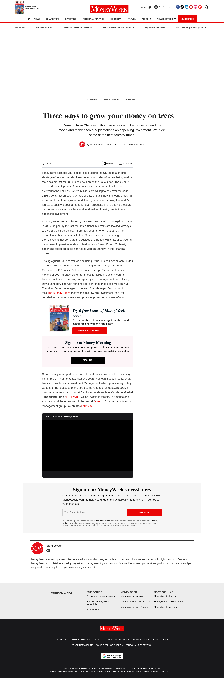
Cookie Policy (160, 643)
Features (140, 144)
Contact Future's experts (85, 643)
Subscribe (187, 19)
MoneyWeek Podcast (132, 599)
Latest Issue (93, 612)
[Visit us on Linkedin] (186, 7)
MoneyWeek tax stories (166, 610)
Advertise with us (82, 648)
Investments (92, 100)
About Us (61, 643)
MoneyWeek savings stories (169, 604)
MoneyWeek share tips (166, 599)
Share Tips (52, 19)
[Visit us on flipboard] (200, 7)
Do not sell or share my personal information (124, 648)
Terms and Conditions (116, 643)
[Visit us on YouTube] (191, 7)
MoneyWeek (97, 144)
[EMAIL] (49, 551)
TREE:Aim (72, 396)
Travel (132, 19)
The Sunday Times (59, 292)
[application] (87, 445)
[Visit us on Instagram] (195, 7)
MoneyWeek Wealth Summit (136, 604)
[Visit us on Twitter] (182, 7)
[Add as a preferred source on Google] (112, 659)
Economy (115, 19)
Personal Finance (93, 19)
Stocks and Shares (112, 100)
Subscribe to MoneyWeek (101, 599)
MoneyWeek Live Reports (134, 610)
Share (49, 163)
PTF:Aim (100, 401)
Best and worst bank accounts (77, 27)
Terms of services (102, 520)
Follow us (111, 163)
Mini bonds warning (43, 27)
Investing (70, 19)
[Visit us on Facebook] (178, 7)
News (37, 19)
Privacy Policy (140, 643)
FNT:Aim (86, 406)
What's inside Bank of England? (118, 27)
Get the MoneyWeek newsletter (98, 605)
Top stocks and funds (155, 27)
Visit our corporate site (150, 672)
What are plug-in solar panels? (191, 27)
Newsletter (127, 163)
